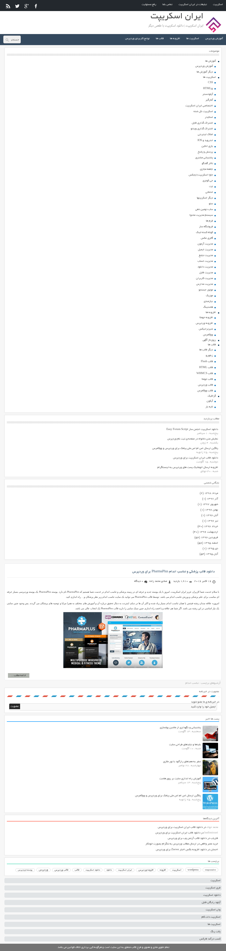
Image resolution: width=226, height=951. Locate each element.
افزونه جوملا (206, 317)
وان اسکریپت (213, 909)
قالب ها (160, 38)
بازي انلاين (207, 146)
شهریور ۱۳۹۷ (210, 504)
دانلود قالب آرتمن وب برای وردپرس (187, 838)
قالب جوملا (207, 379)
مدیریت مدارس (204, 284)
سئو (211, 203)
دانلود (109, 870)
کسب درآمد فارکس (210, 939)
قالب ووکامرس (205, 390)
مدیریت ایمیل (205, 249)
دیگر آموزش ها (205, 72)
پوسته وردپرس (25, 870)
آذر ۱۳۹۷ (212, 498)
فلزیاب (214, 838)
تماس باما (167, 4)
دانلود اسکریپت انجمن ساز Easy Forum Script (192, 429)
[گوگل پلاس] (26, 6)
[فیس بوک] (36, 6)
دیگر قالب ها (206, 349)
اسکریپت (218, 4)
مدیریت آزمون (205, 244)
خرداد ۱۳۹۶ (211, 526)
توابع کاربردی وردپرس (137, 38)
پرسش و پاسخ (205, 152)
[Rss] (8, 6)
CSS (210, 82)
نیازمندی (208, 301)
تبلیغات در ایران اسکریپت (193, 4)
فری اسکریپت (212, 887)
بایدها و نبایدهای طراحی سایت (185, 744)
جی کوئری (208, 180)
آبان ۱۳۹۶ (212, 515)
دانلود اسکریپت (93, 870)
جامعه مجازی (206, 169)
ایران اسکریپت (125, 870)
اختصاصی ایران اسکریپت (199, 105)
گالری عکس (207, 238)
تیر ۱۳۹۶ (212, 520)
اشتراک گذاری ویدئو (202, 128)
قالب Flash (207, 361)
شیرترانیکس (206, 329)
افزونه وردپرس (204, 323)
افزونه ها (175, 38)
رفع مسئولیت (149, 4)
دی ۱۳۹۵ (212, 548)
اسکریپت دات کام (211, 917)
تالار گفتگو (207, 163)
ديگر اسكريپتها (205, 198)
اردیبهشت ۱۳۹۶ (208, 532)
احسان (214, 849)
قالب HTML (206, 367)
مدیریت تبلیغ (206, 255)
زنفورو (209, 355)
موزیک (209, 295)
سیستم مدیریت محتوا (201, 215)
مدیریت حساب (205, 261)
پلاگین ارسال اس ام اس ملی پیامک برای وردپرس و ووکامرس (185, 448)
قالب (77, 870)
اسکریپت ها (192, 38)
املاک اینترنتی (205, 134)
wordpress (193, 870)
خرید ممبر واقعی (209, 843)
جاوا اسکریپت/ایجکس (201, 175)
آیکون (210, 401)
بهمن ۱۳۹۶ (211, 509)
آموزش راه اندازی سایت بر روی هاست (180, 778)
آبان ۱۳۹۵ (212, 554)
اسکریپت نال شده (203, 111)
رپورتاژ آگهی (209, 340)
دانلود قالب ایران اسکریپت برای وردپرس (195, 457)
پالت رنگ (215, 931)
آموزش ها (210, 61)
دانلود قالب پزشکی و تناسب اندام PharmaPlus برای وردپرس (173, 571)
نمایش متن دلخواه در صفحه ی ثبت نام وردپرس (192, 438)
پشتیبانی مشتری (204, 157)
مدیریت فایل (206, 272)
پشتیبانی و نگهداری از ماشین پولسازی (180, 727)
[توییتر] (17, 6)
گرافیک (212, 396)
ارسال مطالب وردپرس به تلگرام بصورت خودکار (170, 843)
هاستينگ (208, 307)
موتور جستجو (206, 289)
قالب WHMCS (204, 373)
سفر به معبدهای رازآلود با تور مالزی (182, 761)
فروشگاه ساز (206, 226)
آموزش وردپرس (214, 38)
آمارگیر (209, 100)
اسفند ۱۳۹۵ (211, 543)
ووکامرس (208, 334)
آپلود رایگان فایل (211, 902)
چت (211, 186)
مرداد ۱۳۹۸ (211, 493)
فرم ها (209, 221)
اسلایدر (209, 117)
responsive (210, 870)
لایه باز (209, 406)
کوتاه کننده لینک (204, 232)
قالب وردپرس (205, 385)
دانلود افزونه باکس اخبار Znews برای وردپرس (181, 849)
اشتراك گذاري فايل (202, 123)
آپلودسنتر (207, 94)
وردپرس (43, 870)
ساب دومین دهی (204, 209)
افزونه (163, 870)
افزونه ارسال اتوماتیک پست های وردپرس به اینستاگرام (187, 467)
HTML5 (208, 88)
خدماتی (209, 192)
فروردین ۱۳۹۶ (209, 537)
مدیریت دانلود (205, 266)
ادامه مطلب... (18, 675)
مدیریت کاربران (204, 278)
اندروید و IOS (205, 140)
